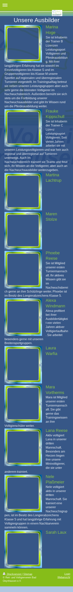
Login (67, 573)
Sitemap (27, 574)
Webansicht (63, 577)
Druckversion (14, 574)
